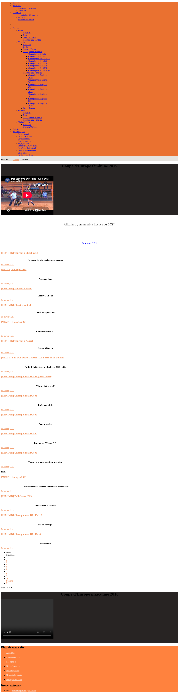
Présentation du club (14, 657)
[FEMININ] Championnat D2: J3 (19, 414)
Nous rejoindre (12, 671)
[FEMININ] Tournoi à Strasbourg (19, 252)
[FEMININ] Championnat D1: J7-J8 (21, 534)
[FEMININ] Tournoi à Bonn (16, 288)
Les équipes (11, 662)
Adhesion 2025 (89, 243)
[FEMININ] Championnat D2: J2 (19, 433)
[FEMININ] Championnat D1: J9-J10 (21, 515)
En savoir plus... (7, 264)
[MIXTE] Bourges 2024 (13, 322)
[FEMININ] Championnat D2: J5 (19, 395)
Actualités (10, 653)
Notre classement (13, 666)
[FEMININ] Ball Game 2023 (16, 496)
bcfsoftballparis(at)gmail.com (24, 691)
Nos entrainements (14, 675)
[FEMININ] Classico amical (16, 305)
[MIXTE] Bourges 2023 (13, 477)
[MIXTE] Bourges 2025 (13, 269)
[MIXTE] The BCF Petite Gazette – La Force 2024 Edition (32, 357)
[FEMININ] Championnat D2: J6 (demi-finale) (26, 376)
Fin (7, 583)
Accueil (16, 159)
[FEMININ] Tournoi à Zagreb (17, 340)
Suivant (9, 581)
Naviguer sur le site (14, 679)
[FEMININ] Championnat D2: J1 (19, 452)
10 (7, 578)
